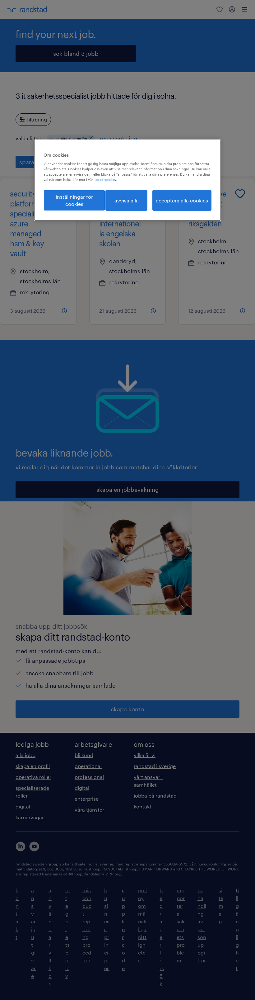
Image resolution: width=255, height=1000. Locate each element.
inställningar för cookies (74, 200)
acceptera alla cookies (182, 200)
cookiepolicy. (106, 180)
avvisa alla (126, 200)
